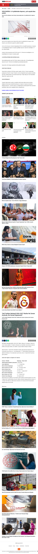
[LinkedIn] (6, 38)
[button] (31, 38)
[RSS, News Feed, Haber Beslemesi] (19, 549)
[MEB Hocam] (6, 1)
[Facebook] (3, 38)
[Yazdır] (29, 38)
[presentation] (5, 4)
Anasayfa (4, 8)
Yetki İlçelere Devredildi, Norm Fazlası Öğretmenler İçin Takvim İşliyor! (21, 5)
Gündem (9, 8)
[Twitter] (4, 38)
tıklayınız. (28, 552)
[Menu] (33, 2)
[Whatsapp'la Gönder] (8, 38)
